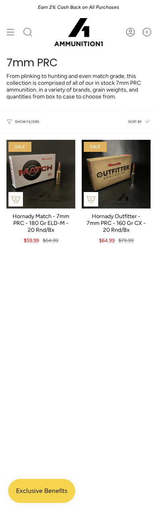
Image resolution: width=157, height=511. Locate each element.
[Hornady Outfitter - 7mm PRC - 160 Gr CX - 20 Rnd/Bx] (116, 174)
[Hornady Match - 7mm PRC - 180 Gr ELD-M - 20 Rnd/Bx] (40, 174)
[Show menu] (10, 32)
